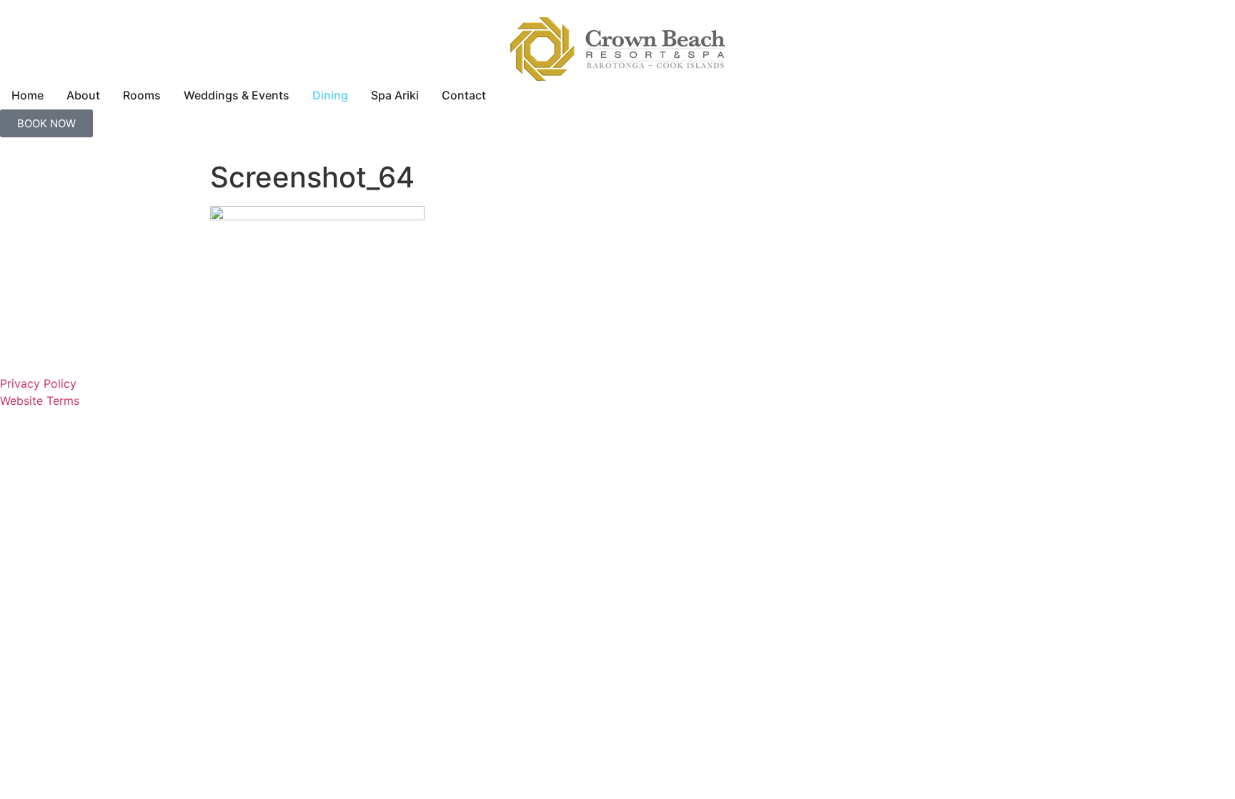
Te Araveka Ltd (652, 445)
